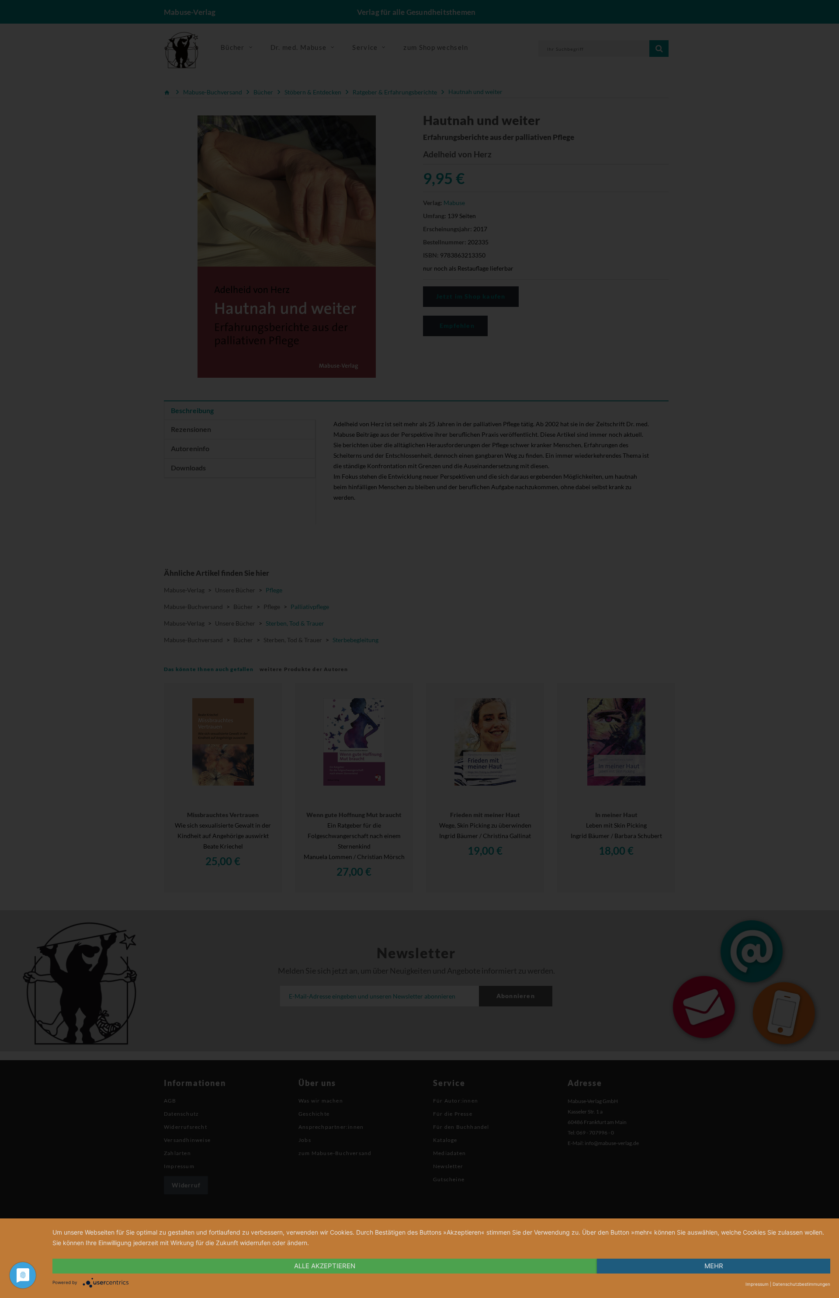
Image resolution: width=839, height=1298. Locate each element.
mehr (713, 1266)
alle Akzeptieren (324, 1266)
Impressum (757, 1284)
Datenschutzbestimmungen (801, 1284)
